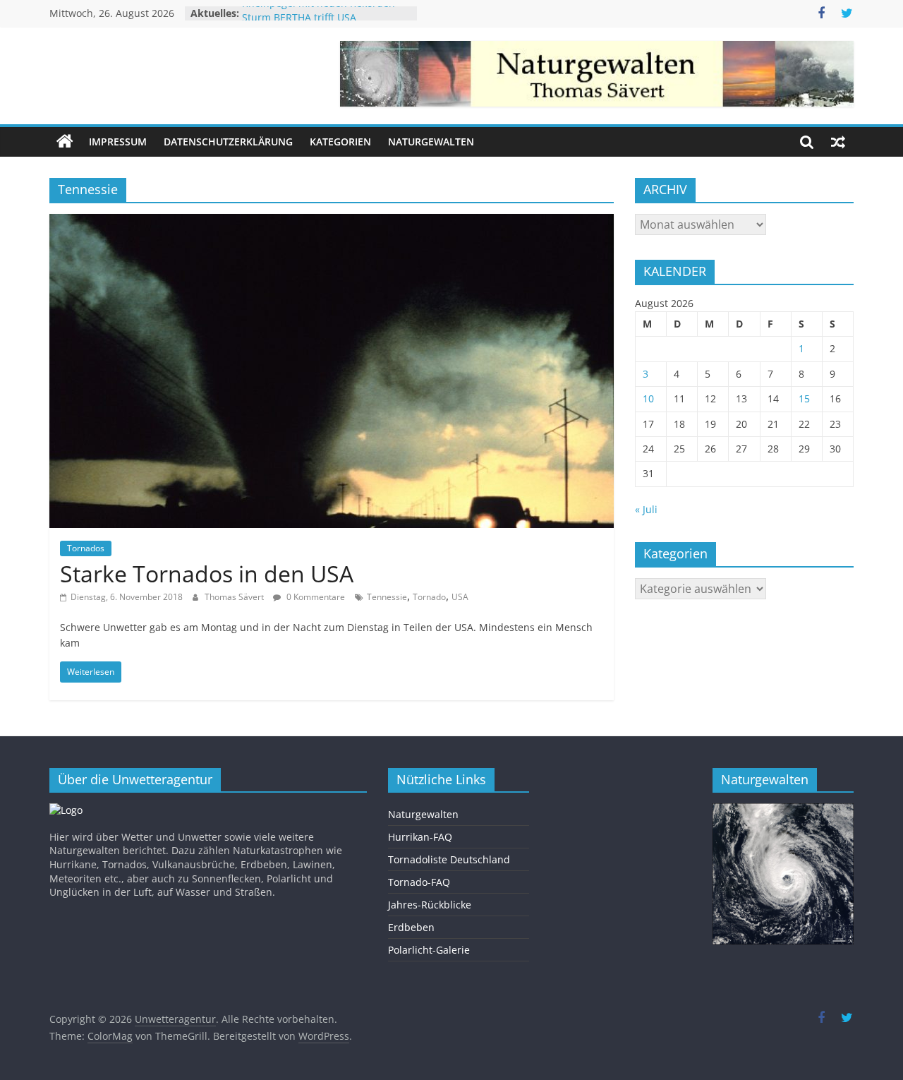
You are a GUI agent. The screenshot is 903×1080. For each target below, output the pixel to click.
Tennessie (387, 597)
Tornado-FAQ (419, 882)
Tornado (429, 597)
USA (460, 597)
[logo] (66, 810)
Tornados (85, 548)
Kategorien (340, 141)
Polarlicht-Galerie (429, 949)
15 (804, 398)
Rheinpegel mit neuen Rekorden (318, 13)
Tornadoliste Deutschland (449, 859)
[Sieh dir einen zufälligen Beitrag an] (838, 142)
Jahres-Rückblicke (429, 904)
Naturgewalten (431, 141)
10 (648, 398)
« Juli (646, 509)
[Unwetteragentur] (64, 142)
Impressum (118, 141)
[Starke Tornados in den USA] (331, 222)
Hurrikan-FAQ (420, 837)
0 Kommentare (314, 597)
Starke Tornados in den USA (206, 573)
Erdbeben (411, 927)
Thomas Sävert (235, 597)
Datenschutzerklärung (228, 141)
